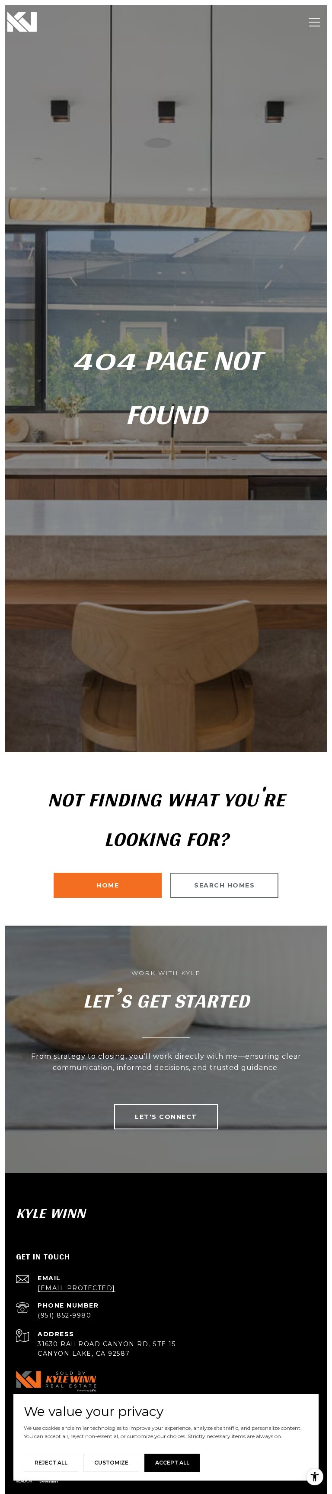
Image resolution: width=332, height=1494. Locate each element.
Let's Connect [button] (166, 1117)
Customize (111, 1462)
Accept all (172, 1462)
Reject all (51, 1462)
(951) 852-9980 (64, 1315)
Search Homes (224, 885)
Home (107, 885)
